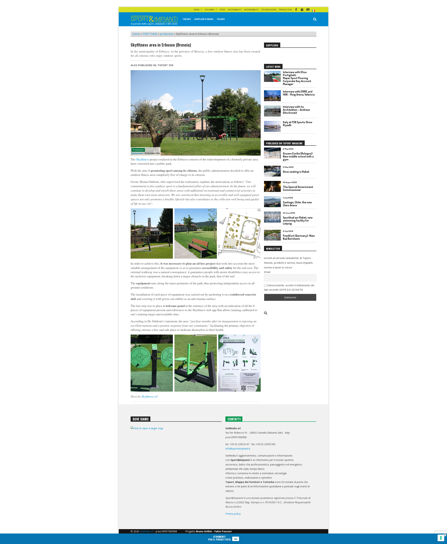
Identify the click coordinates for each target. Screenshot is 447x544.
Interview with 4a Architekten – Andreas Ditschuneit (296, 109)
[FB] (296, 9)
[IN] (302, 9)
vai (235, 538)
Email (267, 272)
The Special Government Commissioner (298, 188)
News (196, 10)
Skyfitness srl (149, 396)
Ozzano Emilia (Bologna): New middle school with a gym (298, 156)
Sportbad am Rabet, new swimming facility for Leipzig (298, 220)
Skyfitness (142, 159)
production (285, 10)
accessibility (235, 10)
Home (136, 34)
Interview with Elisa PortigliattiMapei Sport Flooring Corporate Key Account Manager (297, 78)
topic (222, 10)
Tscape (221, 19)
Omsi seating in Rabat (296, 171)
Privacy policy (233, 513)
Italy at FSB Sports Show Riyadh (297, 123)
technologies (269, 10)
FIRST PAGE (150, 34)
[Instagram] (307, 9)
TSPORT (186, 19)
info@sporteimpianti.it (237, 448)
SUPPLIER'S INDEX (203, 19)
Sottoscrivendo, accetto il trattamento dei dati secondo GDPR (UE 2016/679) (289, 287)
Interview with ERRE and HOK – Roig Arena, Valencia (299, 93)
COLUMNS (209, 10)
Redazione (137, 153)
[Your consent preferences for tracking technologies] (441, 538)
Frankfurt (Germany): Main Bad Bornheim (299, 237)
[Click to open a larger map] (176, 461)
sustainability (251, 10)
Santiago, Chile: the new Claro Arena (297, 204)
